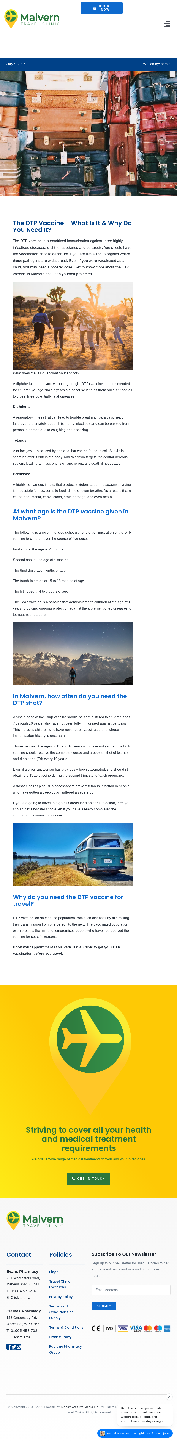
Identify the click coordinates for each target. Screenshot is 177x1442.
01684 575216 (23, 1291)
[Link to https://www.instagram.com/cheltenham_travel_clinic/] (20, 1346)
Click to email (21, 1337)
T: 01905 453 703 (21, 1330)
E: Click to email (19, 1297)
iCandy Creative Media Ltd (79, 1406)
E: (8, 1337)
